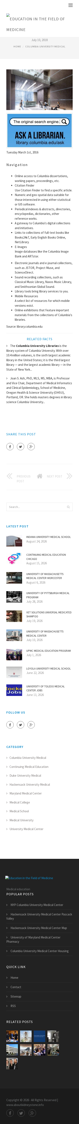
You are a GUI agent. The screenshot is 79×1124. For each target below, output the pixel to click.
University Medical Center (26, 829)
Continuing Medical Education (28, 767)
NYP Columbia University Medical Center (37, 905)
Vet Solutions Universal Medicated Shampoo (49, 614)
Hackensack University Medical (29, 785)
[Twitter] (20, 446)
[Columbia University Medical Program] (12, 1063)
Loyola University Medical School (48, 668)
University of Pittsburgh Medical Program (48, 595)
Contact (16, 987)
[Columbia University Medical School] (26, 1036)
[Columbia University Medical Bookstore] (53, 1050)
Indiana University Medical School (48, 537)
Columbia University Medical (45, 46)
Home (17, 46)
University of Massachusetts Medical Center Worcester (44, 576)
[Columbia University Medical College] (12, 1036)
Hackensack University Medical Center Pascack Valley (39, 916)
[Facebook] (10, 446)
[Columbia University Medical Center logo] (39, 1036)
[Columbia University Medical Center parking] (12, 1050)
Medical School (19, 811)
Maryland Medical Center (25, 793)
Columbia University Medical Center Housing (40, 951)
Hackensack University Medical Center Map (39, 928)
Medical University (21, 820)
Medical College (19, 802)
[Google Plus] (31, 446)
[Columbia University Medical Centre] (26, 1050)
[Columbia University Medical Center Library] (53, 1036)
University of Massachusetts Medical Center (44, 633)
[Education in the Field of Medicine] (36, 23)
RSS (13, 1006)
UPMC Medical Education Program (48, 651)
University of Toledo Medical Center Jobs (45, 688)
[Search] (68, 507)
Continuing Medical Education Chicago (46, 557)
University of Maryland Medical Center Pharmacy (33, 939)
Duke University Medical (25, 775)
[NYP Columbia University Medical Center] (39, 1050)
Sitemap (16, 996)
